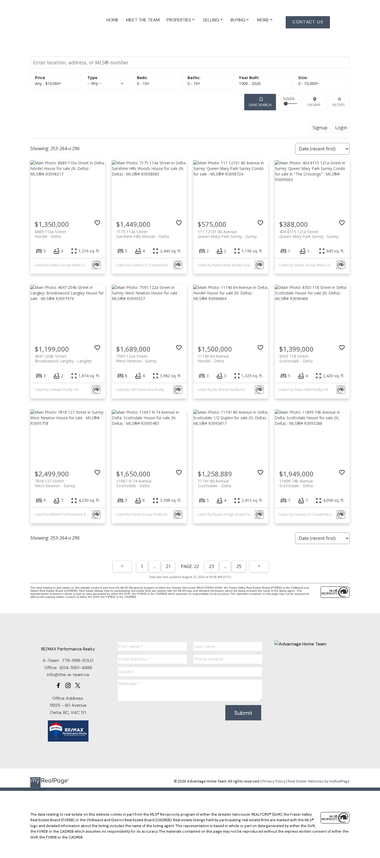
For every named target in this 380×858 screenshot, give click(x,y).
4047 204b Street (63, 359)
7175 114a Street (142, 234)
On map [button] (314, 104)
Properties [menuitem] (179, 20)
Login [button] (341, 128)
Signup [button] (320, 128)
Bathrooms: (193, 83)
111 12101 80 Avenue (227, 234)
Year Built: (249, 83)
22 (196, 566)
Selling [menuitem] (211, 20)
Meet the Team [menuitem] (143, 20)
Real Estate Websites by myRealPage (319, 781)
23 (211, 566)
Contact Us (307, 22)
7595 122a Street (136, 359)
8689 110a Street (50, 234)
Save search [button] (260, 104)
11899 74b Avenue (296, 483)
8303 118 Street (296, 359)
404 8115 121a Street (308, 234)
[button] (308, 22)
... (154, 566)
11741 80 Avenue (214, 483)
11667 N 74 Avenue (134, 483)
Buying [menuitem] (238, 20)
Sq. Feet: (308, 83)
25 (238, 566)
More (263, 20)
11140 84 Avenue (213, 359)
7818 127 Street (55, 483)
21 (168, 566)
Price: (48, 83)
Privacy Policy (273, 781)
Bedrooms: (143, 83)
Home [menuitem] (113, 20)
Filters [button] (338, 104)
